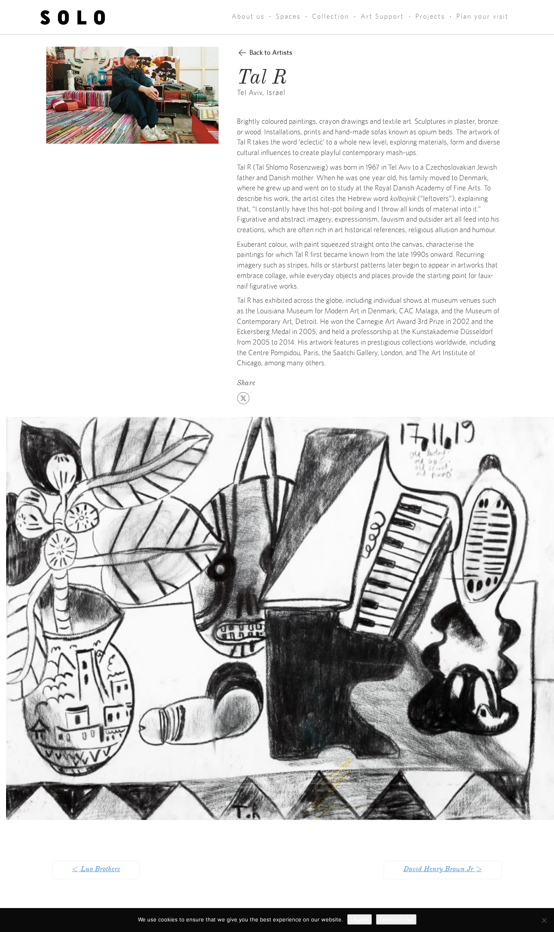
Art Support (382, 16)
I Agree (359, 919)
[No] (544, 920)
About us (248, 16)
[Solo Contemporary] (73, 17)
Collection (330, 16)
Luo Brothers (96, 870)
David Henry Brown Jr (443, 870)
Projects (430, 16)
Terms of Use (396, 919)
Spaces (288, 16)
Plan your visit (482, 16)
